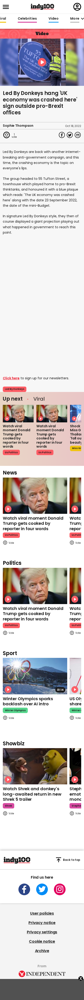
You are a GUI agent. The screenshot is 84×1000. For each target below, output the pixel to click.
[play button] (42, 62)
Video (54, 19)
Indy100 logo (42, 7)
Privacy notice (42, 922)
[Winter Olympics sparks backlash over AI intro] (35, 676)
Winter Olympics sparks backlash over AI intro (28, 701)
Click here (11, 378)
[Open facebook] (24, 889)
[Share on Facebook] (62, 135)
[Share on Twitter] (70, 135)
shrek (8, 806)
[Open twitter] (42, 889)
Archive (42, 950)
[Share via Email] (78, 135)
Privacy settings (42, 932)
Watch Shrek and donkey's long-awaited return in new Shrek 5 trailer (32, 794)
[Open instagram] (60, 889)
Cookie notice (42, 941)
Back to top (71, 860)
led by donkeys (14, 389)
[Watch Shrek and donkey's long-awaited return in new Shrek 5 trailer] (35, 766)
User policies (42, 913)
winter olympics (15, 710)
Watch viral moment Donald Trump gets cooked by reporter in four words (16, 436)
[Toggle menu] (7, 7)
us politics (11, 452)
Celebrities (27, 19)
